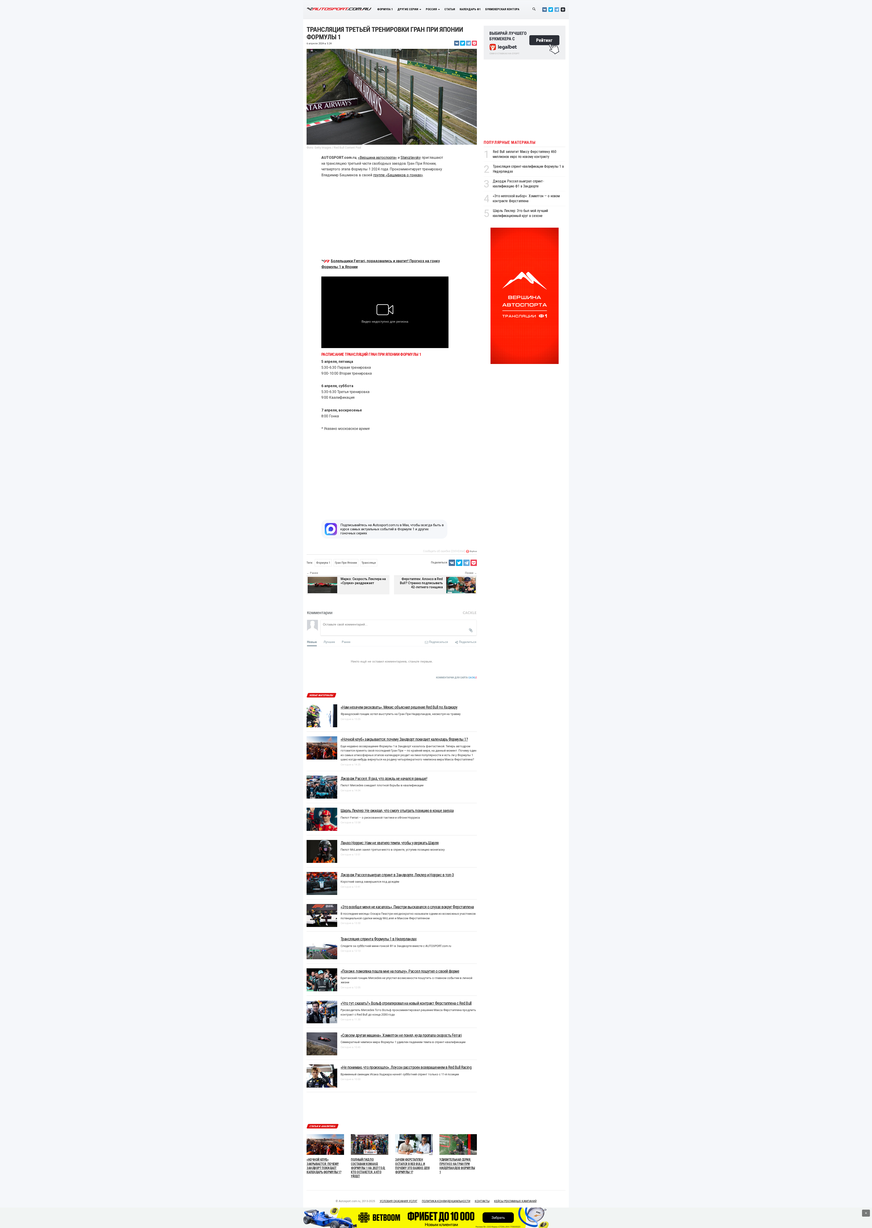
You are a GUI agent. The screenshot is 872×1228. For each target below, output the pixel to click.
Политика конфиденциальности (446, 1201)
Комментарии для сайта (456, 677)
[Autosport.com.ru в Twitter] (550, 9)
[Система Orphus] (471, 551)
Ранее (346, 642)
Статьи (449, 9)
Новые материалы (321, 695)
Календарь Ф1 (470, 9)
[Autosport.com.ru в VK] (544, 9)
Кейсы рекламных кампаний (515, 1201)
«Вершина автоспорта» (377, 157)
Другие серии (408, 9)
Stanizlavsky (411, 157)
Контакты (482, 1201)
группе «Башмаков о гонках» (398, 175)
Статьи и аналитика (322, 1126)
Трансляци (369, 562)
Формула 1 (385, 9)
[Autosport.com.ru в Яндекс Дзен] (563, 9)
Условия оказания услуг (398, 1201)
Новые (312, 642)
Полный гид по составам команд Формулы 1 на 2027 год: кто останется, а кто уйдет (368, 1168)
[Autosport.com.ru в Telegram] (557, 9)
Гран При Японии (346, 562)
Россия (432, 9)
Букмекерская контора (502, 9)
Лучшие (329, 642)
